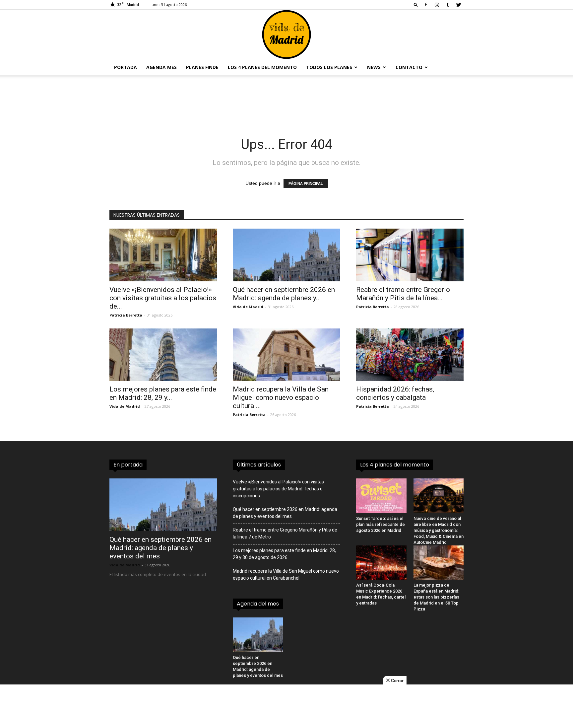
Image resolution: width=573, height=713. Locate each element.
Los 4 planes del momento (262, 67)
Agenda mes (161, 67)
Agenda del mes (258, 603)
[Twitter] (459, 4)
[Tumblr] (448, 4)
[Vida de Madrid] (286, 34)
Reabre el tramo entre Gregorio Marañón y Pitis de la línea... (403, 294)
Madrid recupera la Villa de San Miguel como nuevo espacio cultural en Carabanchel (286, 574)
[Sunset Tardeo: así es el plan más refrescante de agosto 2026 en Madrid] (381, 495)
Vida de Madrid (248, 306)
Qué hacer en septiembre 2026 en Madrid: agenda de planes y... (284, 294)
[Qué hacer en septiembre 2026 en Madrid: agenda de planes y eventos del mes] (286, 255)
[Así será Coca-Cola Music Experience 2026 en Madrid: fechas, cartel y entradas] (381, 562)
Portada (125, 67)
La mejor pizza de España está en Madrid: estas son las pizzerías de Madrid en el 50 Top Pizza (436, 597)
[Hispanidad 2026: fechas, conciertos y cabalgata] (410, 354)
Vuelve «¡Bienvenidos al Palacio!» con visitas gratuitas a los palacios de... (162, 298)
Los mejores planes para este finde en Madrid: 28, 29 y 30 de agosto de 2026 (284, 554)
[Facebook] (426, 4)
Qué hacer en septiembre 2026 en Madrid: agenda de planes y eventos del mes (160, 547)
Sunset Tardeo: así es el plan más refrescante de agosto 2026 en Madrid (380, 524)
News (374, 67)
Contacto (409, 67)
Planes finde (202, 67)
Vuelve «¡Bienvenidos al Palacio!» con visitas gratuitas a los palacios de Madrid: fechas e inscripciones (278, 488)
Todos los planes (329, 67)
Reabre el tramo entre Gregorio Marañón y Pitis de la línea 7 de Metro (285, 533)
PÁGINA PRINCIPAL (305, 183)
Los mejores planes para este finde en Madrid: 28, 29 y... (162, 393)
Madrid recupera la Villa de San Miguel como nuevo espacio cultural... (281, 397)
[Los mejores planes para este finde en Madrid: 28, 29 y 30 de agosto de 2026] (163, 354)
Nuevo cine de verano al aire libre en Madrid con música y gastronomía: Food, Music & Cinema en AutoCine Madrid (439, 530)
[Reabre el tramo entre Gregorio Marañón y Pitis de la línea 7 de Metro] (410, 255)
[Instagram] (437, 4)
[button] (416, 4)
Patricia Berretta (125, 315)
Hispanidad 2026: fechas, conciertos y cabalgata (395, 393)
